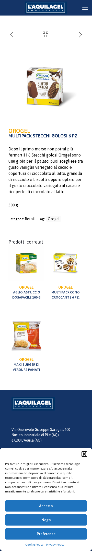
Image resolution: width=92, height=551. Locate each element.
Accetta (46, 506)
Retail (30, 219)
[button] (84, 454)
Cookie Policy (34, 544)
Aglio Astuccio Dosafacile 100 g (26, 292)
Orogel (54, 219)
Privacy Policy (55, 544)
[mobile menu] (85, 7)
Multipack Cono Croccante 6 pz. (65, 292)
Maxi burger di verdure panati (26, 364)
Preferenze (46, 534)
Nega (46, 520)
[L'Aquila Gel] (46, 7)
